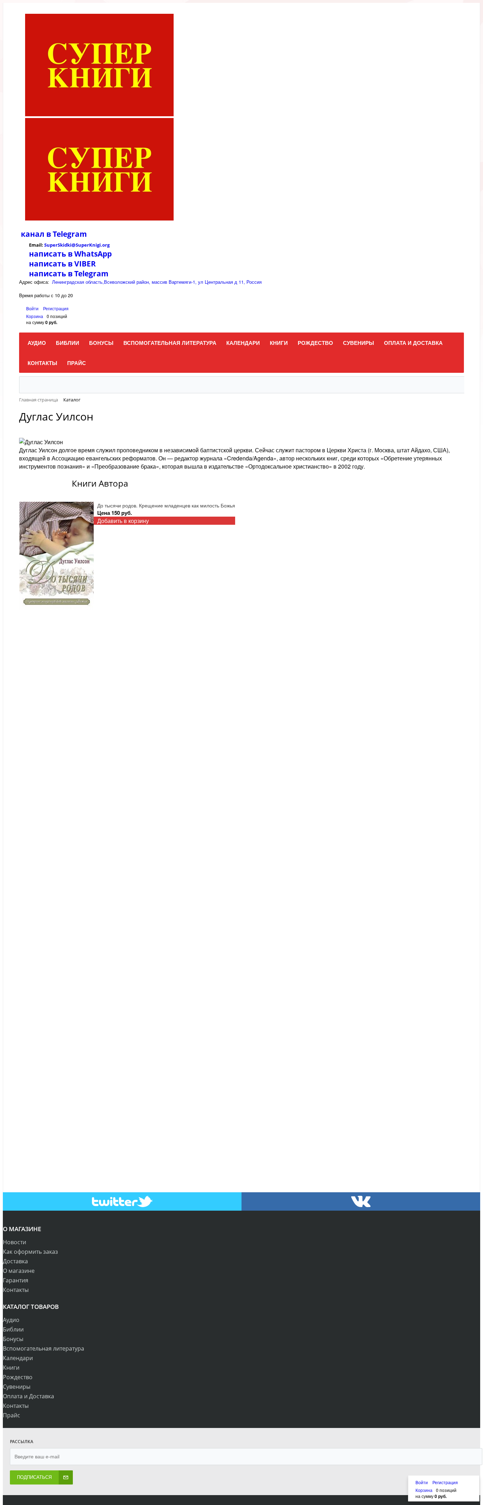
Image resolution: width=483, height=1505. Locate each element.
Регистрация (56, 308)
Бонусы (13, 1339)
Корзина (34, 316)
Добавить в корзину (123, 521)
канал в (36, 234)
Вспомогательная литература (43, 1348)
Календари (18, 1358)
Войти (33, 308)
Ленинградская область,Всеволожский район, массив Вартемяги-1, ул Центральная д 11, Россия (157, 281)
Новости (14, 1242)
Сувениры (16, 1387)
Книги (11, 1367)
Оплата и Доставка (28, 1396)
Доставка (15, 1261)
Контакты (16, 1290)
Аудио (11, 1320)
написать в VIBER (62, 264)
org (106, 245)
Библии (13, 1329)
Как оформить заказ (30, 1252)
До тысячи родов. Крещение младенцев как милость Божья (166, 505)
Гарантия (15, 1280)
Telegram (69, 234)
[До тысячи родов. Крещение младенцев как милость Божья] (56, 556)
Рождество (18, 1377)
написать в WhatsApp (70, 254)
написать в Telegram (69, 273)
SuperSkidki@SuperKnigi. (73, 245)
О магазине (19, 1271)
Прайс (11, 1415)
